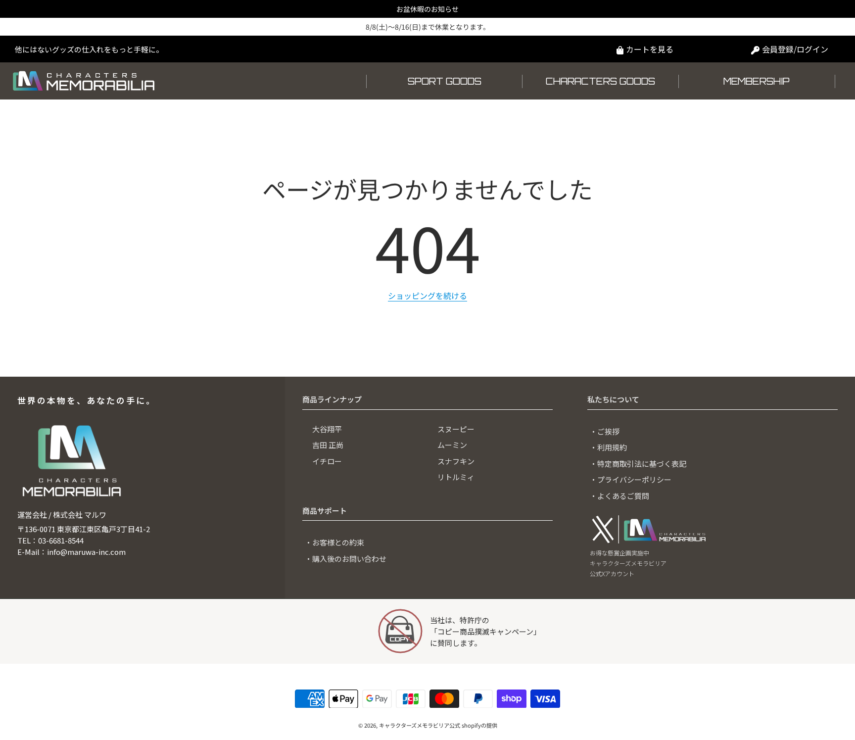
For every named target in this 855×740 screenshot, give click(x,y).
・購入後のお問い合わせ (345, 558)
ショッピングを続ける (427, 295)
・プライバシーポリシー (630, 479)
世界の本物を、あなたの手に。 (86, 400)
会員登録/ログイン (795, 49)
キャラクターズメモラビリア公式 (419, 725)
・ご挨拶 (604, 431)
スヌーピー (456, 429)
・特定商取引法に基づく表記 (638, 463)
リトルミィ (456, 477)
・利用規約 (608, 447)
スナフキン (456, 461)
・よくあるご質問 (619, 496)
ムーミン (452, 445)
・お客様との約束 (334, 542)
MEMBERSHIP (756, 81)
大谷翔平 (327, 429)
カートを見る (649, 49)
